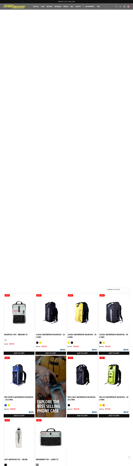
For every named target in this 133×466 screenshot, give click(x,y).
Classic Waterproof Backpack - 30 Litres (82, 335)
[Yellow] (40, 343)
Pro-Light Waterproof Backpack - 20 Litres (82, 398)
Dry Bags (49, 6)
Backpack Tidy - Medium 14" (16, 334)
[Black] (37, 343)
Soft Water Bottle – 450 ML (16, 459)
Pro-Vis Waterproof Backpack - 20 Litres (113, 398)
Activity (78, 6)
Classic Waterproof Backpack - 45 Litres (113, 335)
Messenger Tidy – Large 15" (47, 459)
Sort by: (110, 289)
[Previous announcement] (22, 1)
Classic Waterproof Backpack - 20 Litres (50, 335)
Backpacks (58, 6)
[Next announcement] (111, 1)
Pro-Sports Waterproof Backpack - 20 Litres (18, 398)
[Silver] (6, 340)
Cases (43, 6)
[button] (43, 7)
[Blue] (6, 405)
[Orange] (104, 405)
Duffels (65, 6)
